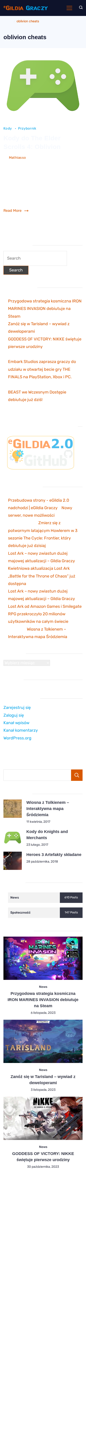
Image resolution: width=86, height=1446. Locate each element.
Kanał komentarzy (20, 730)
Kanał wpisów (16, 722)
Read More (12, 210)
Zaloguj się (13, 715)
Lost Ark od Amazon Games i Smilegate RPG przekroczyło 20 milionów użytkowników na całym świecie (45, 614)
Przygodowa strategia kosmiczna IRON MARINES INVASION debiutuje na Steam (45, 309)
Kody (8, 128)
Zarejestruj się (17, 707)
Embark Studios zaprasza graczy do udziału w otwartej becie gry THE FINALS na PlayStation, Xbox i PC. (42, 369)
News (43, 987)
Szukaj (77, 775)
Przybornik (27, 128)
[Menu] (69, 8)
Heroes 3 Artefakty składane (53, 854)
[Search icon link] (80, 7)
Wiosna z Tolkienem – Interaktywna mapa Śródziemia (47, 808)
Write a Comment (17, 164)
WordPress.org (17, 738)
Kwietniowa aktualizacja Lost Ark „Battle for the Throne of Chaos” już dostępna (41, 576)
